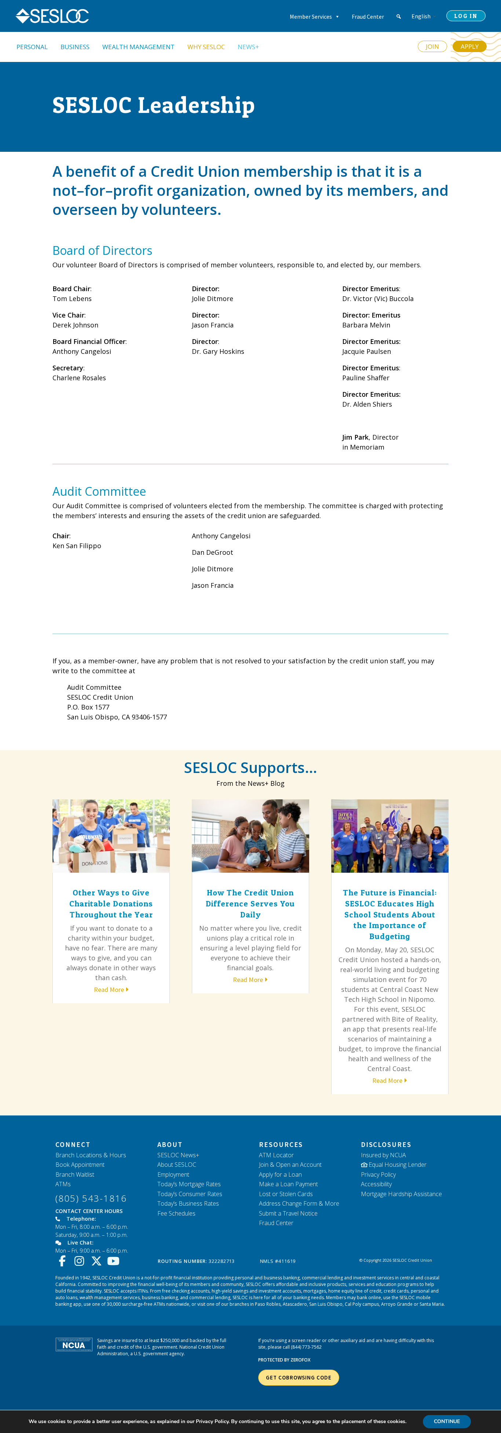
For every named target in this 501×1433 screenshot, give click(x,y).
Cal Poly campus (362, 1304)
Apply (470, 46)
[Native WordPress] (398, 16)
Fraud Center (368, 16)
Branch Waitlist (74, 1174)
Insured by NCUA (383, 1155)
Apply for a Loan (280, 1174)
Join (432, 46)
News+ (248, 47)
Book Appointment (80, 1165)
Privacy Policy (378, 1174)
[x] (98, 1261)
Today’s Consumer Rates (189, 1194)
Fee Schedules (176, 1213)
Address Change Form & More (299, 1203)
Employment (173, 1174)
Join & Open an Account (290, 1165)
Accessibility (376, 1184)
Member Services (311, 16)
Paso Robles (268, 1304)
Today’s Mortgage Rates (189, 1184)
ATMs (63, 1184)
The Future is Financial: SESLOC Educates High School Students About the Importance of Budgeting (390, 914)
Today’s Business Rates (188, 1203)
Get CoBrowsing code (298, 1377)
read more (109, 989)
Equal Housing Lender (398, 1165)
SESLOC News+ (178, 1155)
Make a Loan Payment (288, 1184)
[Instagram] (81, 1261)
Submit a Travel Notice (288, 1213)
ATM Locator (276, 1155)
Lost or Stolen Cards (286, 1194)
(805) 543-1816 (91, 1198)
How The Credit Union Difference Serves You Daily (250, 903)
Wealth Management (138, 47)
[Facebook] (64, 1261)
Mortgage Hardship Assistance (401, 1194)
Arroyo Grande (397, 1304)
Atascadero (295, 1304)
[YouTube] (115, 1261)
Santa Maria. (432, 1304)
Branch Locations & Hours (90, 1155)
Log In (466, 15)
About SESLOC (176, 1165)
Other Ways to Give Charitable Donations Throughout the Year (111, 903)
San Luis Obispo (326, 1304)
